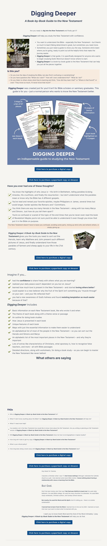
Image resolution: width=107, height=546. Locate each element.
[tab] (53, 414)
